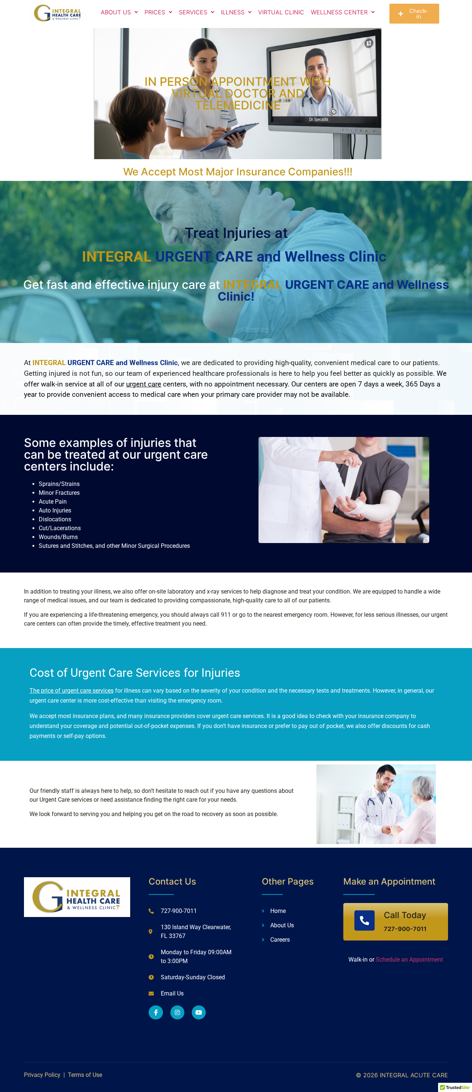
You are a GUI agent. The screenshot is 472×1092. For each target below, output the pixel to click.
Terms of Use (85, 1074)
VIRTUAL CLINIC (281, 12)
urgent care (143, 384)
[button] (119, 12)
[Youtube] (199, 1012)
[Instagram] (177, 1012)
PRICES (155, 12)
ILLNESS (232, 12)
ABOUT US (116, 12)
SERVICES (193, 12)
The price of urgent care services (72, 690)
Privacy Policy (42, 1074)
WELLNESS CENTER (339, 12)
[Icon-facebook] (156, 1012)
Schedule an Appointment (408, 959)
